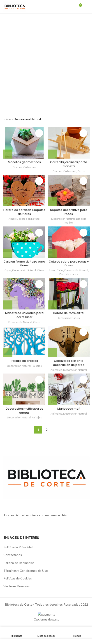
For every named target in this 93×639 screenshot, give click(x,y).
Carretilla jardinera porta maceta (68, 164)
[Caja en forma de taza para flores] (24, 242)
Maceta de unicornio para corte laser (24, 315)
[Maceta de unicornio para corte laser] (24, 293)
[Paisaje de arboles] (24, 341)
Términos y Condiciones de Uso (25, 570)
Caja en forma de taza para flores (24, 264)
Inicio (7, 119)
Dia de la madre (68, 274)
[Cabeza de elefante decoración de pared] (69, 341)
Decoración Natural (24, 167)
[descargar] (7, 154)
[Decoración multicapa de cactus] (24, 389)
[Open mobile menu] (88, 6)
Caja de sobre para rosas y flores (69, 264)
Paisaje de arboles (24, 361)
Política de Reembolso (19, 563)
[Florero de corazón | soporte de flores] (24, 190)
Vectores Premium (16, 586)
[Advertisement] (46, 62)
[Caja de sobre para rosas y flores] (69, 242)
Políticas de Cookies (17, 578)
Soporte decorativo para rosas (68, 212)
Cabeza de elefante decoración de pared (68, 363)
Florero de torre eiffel (68, 313)
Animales (56, 369)
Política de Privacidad (18, 547)
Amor (12, 218)
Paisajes (37, 365)
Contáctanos (12, 555)
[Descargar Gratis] (52, 201)
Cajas (8, 270)
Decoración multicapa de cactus (24, 411)
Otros (81, 171)
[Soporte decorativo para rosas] (69, 190)
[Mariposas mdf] (69, 389)
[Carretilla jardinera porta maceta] (69, 143)
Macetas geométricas (24, 162)
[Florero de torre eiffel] (69, 293)
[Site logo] (14, 6)
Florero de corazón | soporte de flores (24, 212)
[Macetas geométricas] (24, 143)
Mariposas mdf (68, 409)
